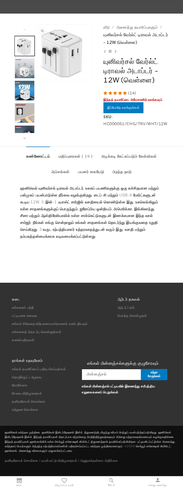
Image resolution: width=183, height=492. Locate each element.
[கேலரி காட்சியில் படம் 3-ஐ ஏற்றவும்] (25, 91)
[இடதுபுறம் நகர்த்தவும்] (24, 29)
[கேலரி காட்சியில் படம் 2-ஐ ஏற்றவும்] (25, 68)
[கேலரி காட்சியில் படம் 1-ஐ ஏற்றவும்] (25, 46)
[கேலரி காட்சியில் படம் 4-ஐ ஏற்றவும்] (25, 113)
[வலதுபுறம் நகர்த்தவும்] (24, 138)
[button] (115, 93)
